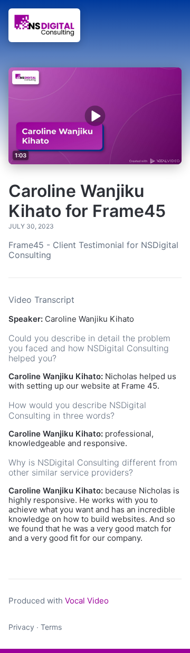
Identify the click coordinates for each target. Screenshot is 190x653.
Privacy (21, 626)
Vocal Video (87, 601)
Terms (51, 626)
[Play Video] (95, 115)
